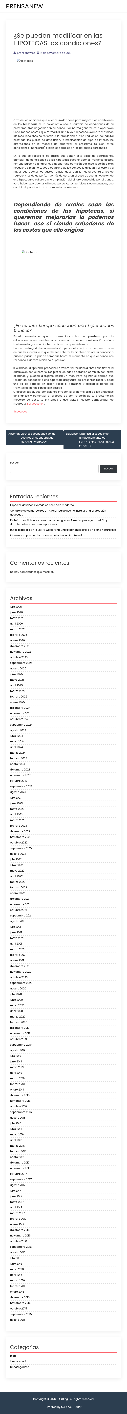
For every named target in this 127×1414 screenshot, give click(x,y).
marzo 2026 (17, 629)
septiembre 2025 (21, 663)
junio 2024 (16, 736)
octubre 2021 (18, 910)
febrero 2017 (18, 1219)
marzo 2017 (17, 1213)
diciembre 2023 (20, 769)
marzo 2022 (17, 882)
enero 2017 (17, 1224)
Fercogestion (35, 404)
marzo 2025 (17, 691)
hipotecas (20, 411)
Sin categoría (18, 1361)
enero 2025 (17, 702)
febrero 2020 (18, 1022)
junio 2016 (16, 1264)
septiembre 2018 (21, 1112)
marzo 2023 (17, 820)
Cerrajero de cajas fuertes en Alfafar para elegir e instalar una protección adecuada (58, 513)
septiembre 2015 (21, 1314)
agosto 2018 (17, 1118)
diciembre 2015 (20, 1297)
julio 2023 (16, 798)
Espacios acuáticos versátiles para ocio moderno (42, 505)
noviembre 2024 (20, 713)
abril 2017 (16, 1207)
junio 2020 (16, 1000)
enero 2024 (17, 764)
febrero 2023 (18, 826)
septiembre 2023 (21, 786)
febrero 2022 (18, 887)
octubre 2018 (18, 1106)
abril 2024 (16, 747)
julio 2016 (15, 1258)
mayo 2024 (17, 741)
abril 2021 (16, 944)
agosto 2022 (18, 854)
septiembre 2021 (21, 915)
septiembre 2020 (21, 983)
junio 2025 (16, 674)
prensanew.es (26, 53)
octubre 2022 (18, 842)
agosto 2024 (18, 730)
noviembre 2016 (20, 1235)
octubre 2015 (18, 1308)
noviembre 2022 (20, 837)
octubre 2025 (19, 657)
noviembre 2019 (20, 1033)
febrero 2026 (18, 635)
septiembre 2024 (21, 725)
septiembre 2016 (21, 1247)
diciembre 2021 (19, 899)
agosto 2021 (17, 921)
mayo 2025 (17, 680)
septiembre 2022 (21, 848)
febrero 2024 (18, 758)
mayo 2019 (17, 1067)
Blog (13, 1356)
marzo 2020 (17, 1017)
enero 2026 (17, 640)
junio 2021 (16, 932)
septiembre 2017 (21, 1179)
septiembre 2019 (21, 1045)
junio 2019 (16, 1061)
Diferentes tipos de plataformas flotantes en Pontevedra (47, 535)
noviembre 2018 (20, 1101)
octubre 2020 (19, 977)
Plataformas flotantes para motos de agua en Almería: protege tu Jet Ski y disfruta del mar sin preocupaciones (58, 522)
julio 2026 (16, 607)
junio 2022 (16, 865)
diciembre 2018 (20, 1095)
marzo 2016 (17, 1280)
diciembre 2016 (20, 1230)
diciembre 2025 (20, 646)
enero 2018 (17, 1157)
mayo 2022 (17, 871)
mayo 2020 (17, 1005)
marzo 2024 (18, 753)
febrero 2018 (18, 1151)
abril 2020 (16, 1011)
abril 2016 (16, 1275)
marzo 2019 (17, 1078)
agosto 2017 (17, 1185)
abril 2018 (16, 1140)
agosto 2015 (17, 1320)
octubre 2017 (18, 1174)
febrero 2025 (18, 696)
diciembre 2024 (20, 708)
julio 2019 (15, 1056)
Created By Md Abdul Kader (64, 1407)
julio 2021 (15, 927)
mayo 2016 (17, 1269)
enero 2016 (17, 1292)
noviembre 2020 (20, 972)
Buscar (14, 463)
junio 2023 (16, 803)
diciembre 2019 (19, 1028)
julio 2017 (15, 1191)
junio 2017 (16, 1196)
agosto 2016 (17, 1252)
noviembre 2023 (20, 775)
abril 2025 (16, 685)
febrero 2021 (18, 955)
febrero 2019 (18, 1084)
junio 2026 (16, 612)
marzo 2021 (17, 949)
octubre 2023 (18, 781)
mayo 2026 (17, 618)
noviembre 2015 (20, 1303)
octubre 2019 (18, 1039)
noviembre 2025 (20, 652)
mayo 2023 (17, 809)
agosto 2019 (17, 1050)
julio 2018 (15, 1123)
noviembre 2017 (20, 1168)
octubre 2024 (19, 719)
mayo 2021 (17, 938)
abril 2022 (16, 876)
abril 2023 (16, 814)
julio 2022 (16, 859)
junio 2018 (16, 1129)
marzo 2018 (17, 1146)
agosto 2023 (18, 792)
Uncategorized (19, 1367)
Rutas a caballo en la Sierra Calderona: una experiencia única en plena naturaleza (63, 530)
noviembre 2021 (20, 904)
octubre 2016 (18, 1241)
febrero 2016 (18, 1286)
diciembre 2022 (20, 831)
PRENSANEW (24, 6)
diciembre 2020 (20, 966)
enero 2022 (17, 893)
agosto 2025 (18, 668)
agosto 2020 (18, 988)
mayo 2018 (17, 1134)
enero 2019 (17, 1090)
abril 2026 (16, 624)
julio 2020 (16, 994)
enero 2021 (17, 960)
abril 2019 (16, 1073)
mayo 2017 (17, 1202)
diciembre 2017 (20, 1162)
